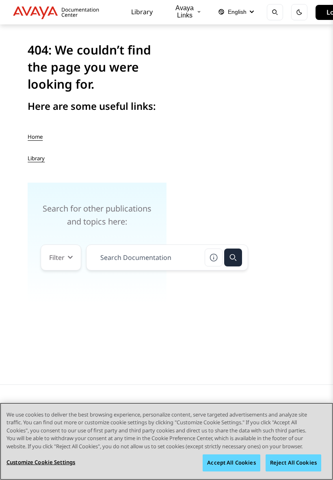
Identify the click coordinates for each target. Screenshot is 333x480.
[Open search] (275, 12)
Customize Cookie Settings (40, 462)
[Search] (233, 257)
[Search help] (214, 257)
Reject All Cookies (293, 462)
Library (142, 11)
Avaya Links (184, 11)
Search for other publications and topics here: (97, 215)
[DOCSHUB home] (58, 12)
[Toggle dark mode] (299, 12)
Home (35, 136)
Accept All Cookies (231, 462)
